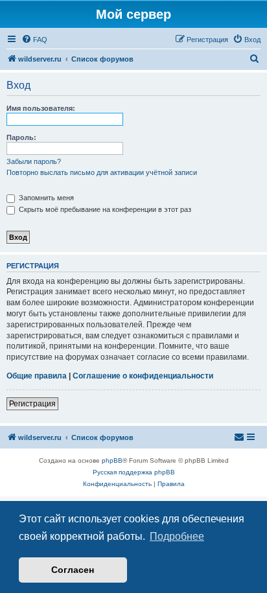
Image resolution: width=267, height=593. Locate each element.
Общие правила (36, 375)
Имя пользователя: (40, 108)
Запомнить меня (45, 198)
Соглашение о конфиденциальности (143, 375)
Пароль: (21, 137)
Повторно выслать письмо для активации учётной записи (101, 172)
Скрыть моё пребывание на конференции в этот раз (104, 209)
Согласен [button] (72, 569)
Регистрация (32, 403)
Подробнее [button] (177, 536)
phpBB (112, 460)
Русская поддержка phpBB (134, 472)
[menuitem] (34, 39)
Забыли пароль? (33, 161)
